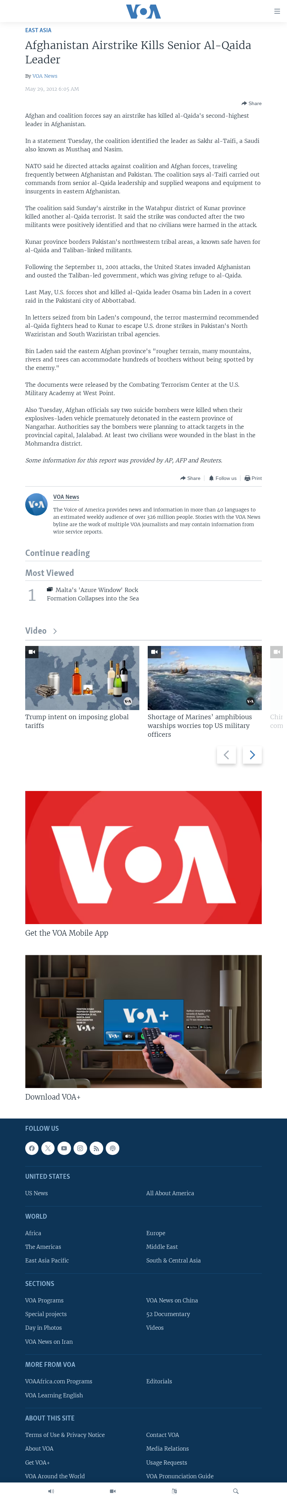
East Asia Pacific (47, 1261)
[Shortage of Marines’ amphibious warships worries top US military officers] (205, 678)
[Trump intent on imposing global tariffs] (82, 678)
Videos (155, 1328)
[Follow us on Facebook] (31, 1148)
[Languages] (174, 1491)
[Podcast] (112, 1148)
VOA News (45, 76)
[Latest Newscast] (51, 1491)
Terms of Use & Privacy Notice (65, 1435)
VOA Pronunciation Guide (180, 1476)
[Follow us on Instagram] (80, 1148)
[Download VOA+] (143, 1021)
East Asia (38, 31)
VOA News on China (172, 1301)
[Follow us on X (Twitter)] (48, 1148)
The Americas (43, 1247)
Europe (155, 1233)
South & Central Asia (173, 1261)
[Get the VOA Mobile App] (143, 857)
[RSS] (96, 1148)
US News (36, 1193)
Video (36, 631)
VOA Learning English (54, 1395)
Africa (33, 1233)
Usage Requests (166, 1462)
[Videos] (112, 1491)
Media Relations (167, 1449)
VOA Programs (44, 1301)
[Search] (235, 1491)
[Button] (251, 103)
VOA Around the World (55, 1476)
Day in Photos (43, 1328)
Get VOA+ (37, 1462)
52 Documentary (168, 1314)
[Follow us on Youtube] (64, 1148)
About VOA (39, 1449)
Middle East (162, 1247)
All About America (170, 1193)
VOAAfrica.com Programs (58, 1381)
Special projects (46, 1314)
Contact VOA (162, 1435)
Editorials (159, 1381)
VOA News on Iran (49, 1342)
